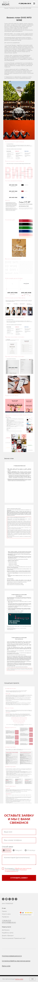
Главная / (6, 8)
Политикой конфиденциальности (16, 870)
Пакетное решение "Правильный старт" (14, 938)
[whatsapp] (6, 899)
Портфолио (5, 917)
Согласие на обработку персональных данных (16, 961)
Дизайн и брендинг (8, 935)
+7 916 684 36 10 (6, 920)
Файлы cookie (6, 966)
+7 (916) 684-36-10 (25, 3)
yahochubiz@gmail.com (9, 922)
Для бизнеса (5, 930)
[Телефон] (9, 899)
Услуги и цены (6, 914)
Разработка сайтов (7, 932)
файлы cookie (19, 979)
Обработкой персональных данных (18, 869)
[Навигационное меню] (34, 3)
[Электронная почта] (13, 899)
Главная (4, 911)
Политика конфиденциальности (12, 956)
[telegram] (16, 899)
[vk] (3, 899)
